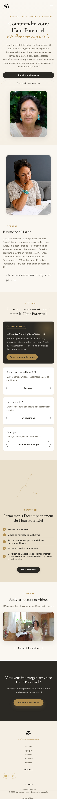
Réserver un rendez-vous (22, 357)
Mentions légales (28, 798)
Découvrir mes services (28, 83)
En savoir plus (28, 418)
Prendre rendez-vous (28, 75)
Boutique (29, 758)
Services (28, 754)
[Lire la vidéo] (28, 626)
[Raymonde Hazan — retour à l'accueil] (6, 6)
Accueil (28, 746)
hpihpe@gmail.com (28, 789)
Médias (28, 762)
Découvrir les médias (28, 648)
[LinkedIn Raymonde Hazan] (13, 776)
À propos (28, 750)
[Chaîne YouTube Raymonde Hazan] (5, 776)
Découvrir (28, 388)
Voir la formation (28, 570)
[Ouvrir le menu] (51, 6)
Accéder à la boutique (28, 444)
